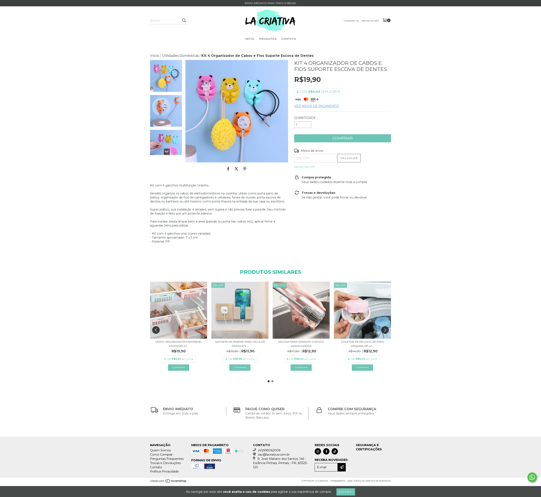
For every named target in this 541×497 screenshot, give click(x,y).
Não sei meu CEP (304, 166)
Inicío (249, 38)
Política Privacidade (164, 471)
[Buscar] (184, 20)
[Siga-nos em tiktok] (335, 451)
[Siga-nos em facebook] (326, 451)
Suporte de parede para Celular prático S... (240, 344)
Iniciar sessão (370, 20)
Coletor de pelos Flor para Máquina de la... (362, 344)
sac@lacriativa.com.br (274, 454)
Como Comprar (161, 454)
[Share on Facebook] (228, 169)
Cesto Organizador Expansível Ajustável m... (178, 344)
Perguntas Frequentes (167, 459)
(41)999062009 (269, 450)
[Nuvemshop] (168, 482)
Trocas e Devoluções (165, 463)
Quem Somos (160, 450)
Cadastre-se (351, 20)
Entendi (346, 491)
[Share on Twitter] (236, 169)
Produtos (267, 38)
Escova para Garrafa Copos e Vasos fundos (301, 344)
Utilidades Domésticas (180, 56)
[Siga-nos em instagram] (318, 451)
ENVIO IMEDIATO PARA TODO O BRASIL (270, 3)
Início (154, 56)
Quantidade (305, 118)
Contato (288, 38)
